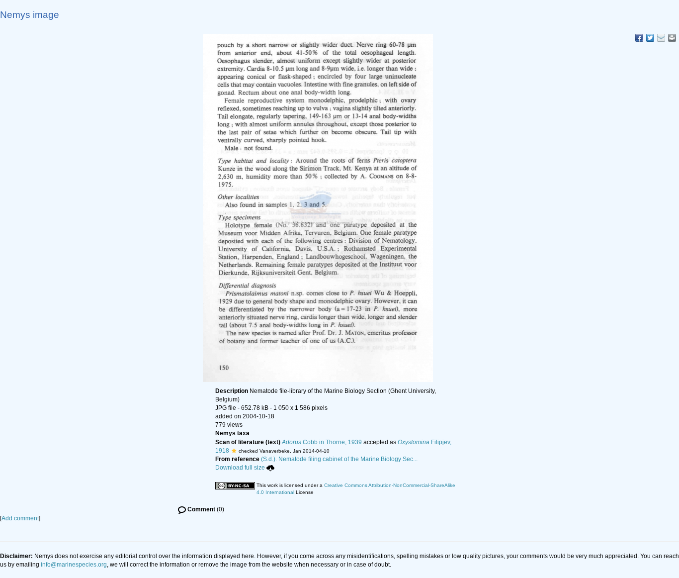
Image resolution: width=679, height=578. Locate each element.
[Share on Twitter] (650, 38)
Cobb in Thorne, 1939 (322, 442)
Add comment (20, 518)
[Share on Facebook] (639, 38)
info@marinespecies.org (74, 564)
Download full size (240, 467)
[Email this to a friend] (672, 38)
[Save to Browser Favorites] (661, 38)
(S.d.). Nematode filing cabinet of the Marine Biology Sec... (339, 459)
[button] (234, 450)
